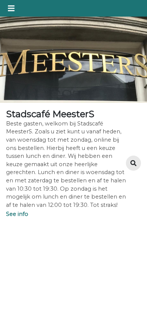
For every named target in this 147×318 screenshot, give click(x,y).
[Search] (133, 163)
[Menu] (11, 8)
